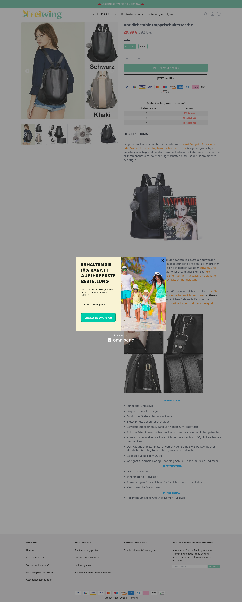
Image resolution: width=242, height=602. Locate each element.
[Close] (162, 260)
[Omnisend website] (121, 338)
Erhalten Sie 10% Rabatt (98, 317)
